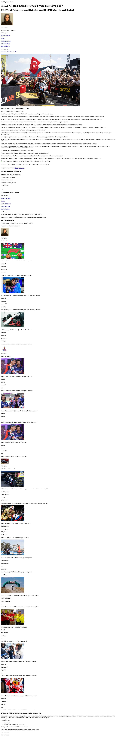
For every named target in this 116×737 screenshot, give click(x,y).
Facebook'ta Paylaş (5, 35)
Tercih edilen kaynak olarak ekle (9, 51)
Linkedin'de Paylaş (5, 43)
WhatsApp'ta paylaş (6, 41)
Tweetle (3, 38)
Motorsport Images (19, 168)
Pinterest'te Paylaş (5, 46)
